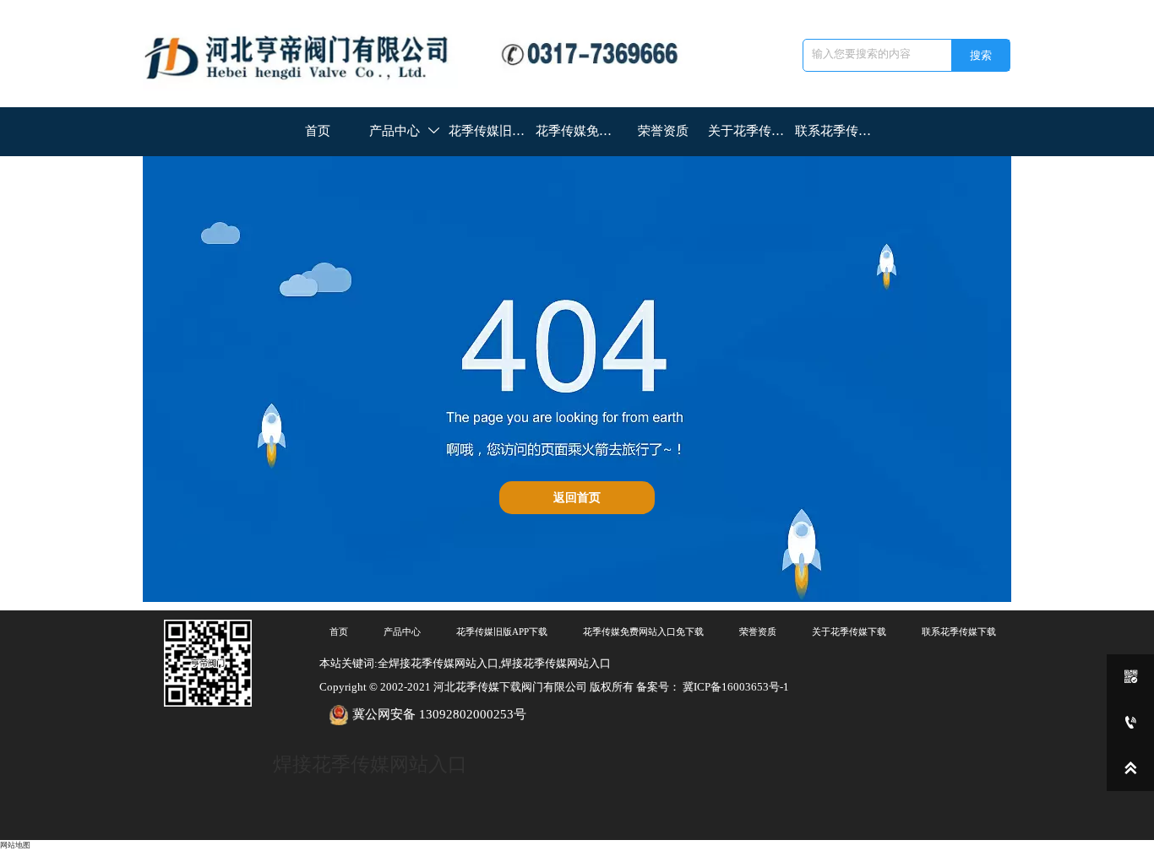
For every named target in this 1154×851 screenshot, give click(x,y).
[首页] (423, 54)
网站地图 (15, 845)
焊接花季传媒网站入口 (370, 764)
